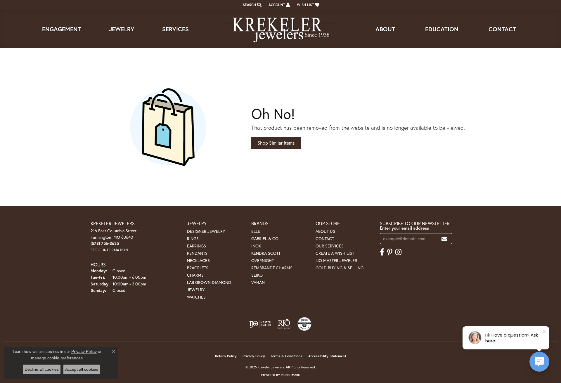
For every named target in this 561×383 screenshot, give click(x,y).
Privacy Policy (254, 356)
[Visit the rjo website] (284, 324)
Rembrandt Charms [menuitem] (271, 268)
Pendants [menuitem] (197, 253)
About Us (325, 231)
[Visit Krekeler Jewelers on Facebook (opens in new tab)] (382, 252)
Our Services (330, 246)
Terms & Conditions (286, 356)
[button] (252, 5)
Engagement (61, 29)
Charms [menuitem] (195, 275)
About (385, 29)
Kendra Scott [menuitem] (265, 253)
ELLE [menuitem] (255, 231)
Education (441, 29)
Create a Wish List (335, 253)
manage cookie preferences (57, 358)
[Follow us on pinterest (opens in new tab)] (389, 252)
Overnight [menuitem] (262, 260)
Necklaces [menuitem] (198, 260)
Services (175, 29)
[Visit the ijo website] (260, 324)
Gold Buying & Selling (339, 268)
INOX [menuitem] (256, 246)
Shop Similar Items (276, 143)
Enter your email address (404, 228)
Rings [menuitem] (193, 238)
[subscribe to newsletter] (444, 238)
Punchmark (290, 375)
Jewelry (121, 29)
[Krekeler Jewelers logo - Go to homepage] (280, 29)
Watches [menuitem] (196, 297)
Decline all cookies (42, 369)
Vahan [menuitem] (258, 282)
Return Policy (226, 356)
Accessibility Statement (327, 356)
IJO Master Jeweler (336, 260)
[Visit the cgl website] (304, 324)
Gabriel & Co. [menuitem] (265, 238)
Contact (502, 29)
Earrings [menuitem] (196, 246)
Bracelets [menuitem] (197, 268)
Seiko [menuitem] (257, 275)
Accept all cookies (81, 369)
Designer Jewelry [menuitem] (206, 231)
